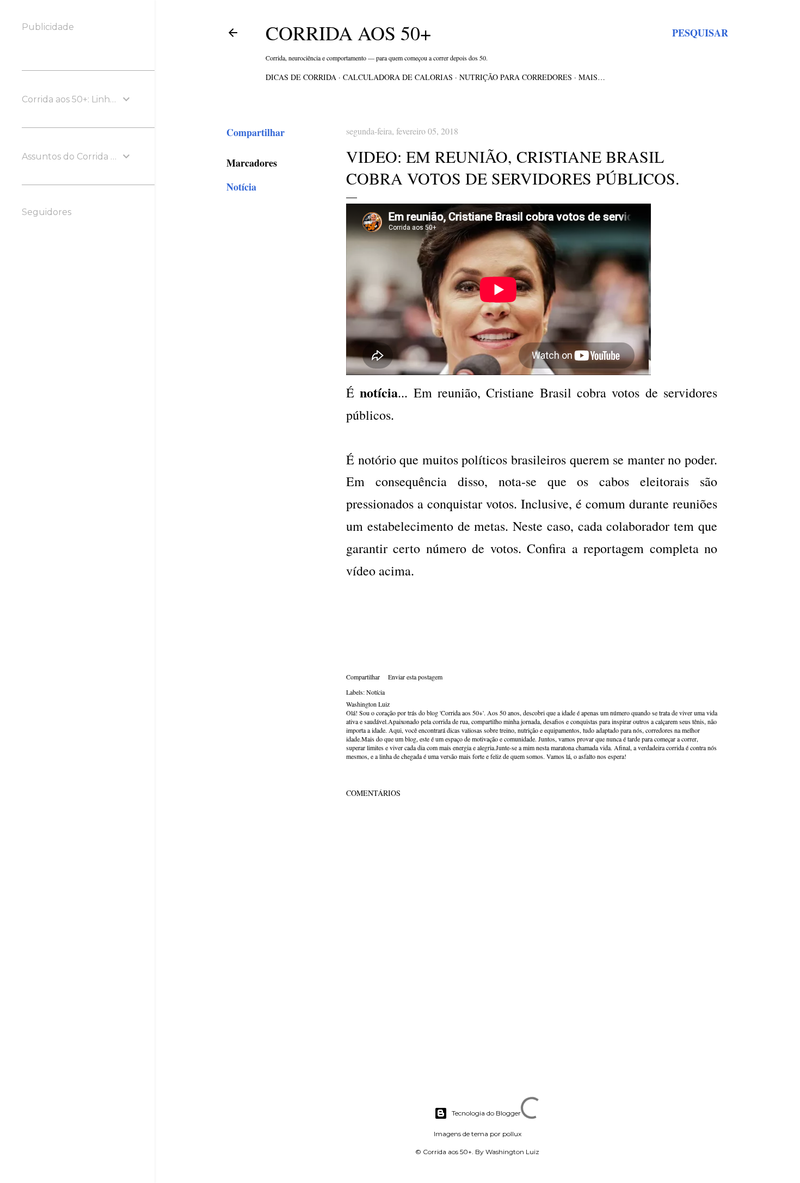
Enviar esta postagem (415, 676)
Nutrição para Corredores (515, 77)
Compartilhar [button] (255, 132)
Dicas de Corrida (301, 77)
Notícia (241, 187)
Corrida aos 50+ (348, 33)
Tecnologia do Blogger (486, 1113)
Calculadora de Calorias (398, 77)
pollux (511, 1134)
